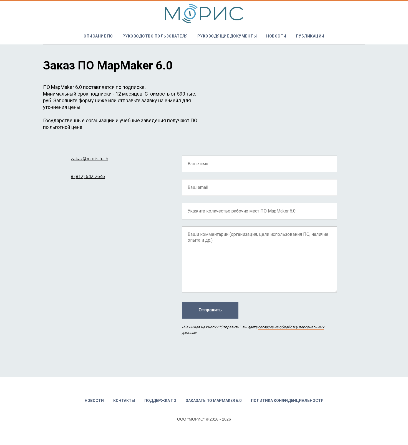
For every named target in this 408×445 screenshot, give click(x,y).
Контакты (124, 400)
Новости (276, 36)
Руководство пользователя (155, 36)
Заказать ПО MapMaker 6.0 (213, 400)
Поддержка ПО (160, 400)
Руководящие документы (227, 36)
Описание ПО (98, 36)
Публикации (310, 36)
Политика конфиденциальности (287, 400)
